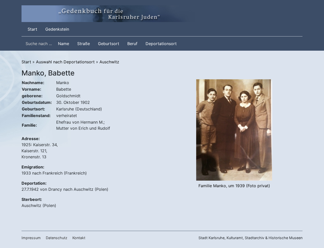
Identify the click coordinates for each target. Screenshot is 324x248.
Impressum (31, 238)
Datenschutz (56, 238)
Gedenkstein (57, 29)
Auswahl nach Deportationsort (65, 61)
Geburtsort (108, 43)
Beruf (132, 43)
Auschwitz (109, 61)
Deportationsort (161, 43)
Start (33, 29)
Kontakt (78, 238)
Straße (83, 43)
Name (63, 43)
